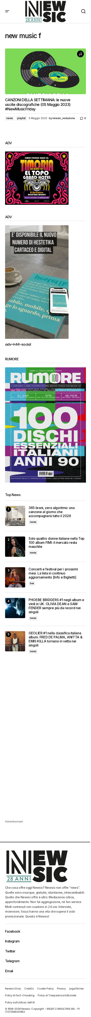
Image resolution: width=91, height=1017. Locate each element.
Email (9, 971)
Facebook (12, 931)
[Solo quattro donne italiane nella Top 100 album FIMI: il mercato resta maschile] (15, 547)
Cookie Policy (45, 988)
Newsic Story (13, 988)
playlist (21, 118)
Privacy (61, 988)
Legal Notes (76, 988)
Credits (29, 988)
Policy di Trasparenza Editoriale (57, 995)
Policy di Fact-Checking (19, 995)
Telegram (12, 961)
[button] (7, 11)
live (32, 583)
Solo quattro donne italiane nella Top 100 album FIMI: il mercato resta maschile (56, 543)
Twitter (10, 951)
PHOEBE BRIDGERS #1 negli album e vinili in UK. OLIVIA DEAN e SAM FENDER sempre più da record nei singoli (56, 606)
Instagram (12, 941)
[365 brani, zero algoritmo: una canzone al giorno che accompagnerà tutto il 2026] (15, 516)
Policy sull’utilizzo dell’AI (19, 1002)
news (9, 118)
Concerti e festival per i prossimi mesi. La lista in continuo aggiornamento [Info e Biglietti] (53, 573)
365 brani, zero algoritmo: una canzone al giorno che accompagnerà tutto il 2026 (51, 512)
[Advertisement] (45, 690)
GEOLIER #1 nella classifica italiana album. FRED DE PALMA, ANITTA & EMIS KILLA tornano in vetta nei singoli (55, 639)
